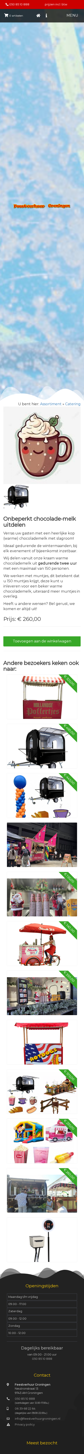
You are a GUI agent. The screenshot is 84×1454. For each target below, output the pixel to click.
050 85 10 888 (19, 4)
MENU (72, 15)
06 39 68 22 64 (25, 1408)
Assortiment (51, 404)
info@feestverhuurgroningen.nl (37, 1418)
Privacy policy (25, 1424)
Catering (73, 404)
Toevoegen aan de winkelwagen (42, 641)
